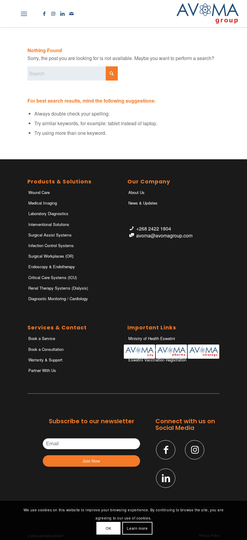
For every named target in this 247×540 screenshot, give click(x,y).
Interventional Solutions (48, 224)
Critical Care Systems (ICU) (52, 277)
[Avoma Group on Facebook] (165, 449)
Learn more (137, 528)
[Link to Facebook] (44, 13)
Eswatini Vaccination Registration (157, 360)
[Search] (11, 13)
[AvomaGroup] (207, 13)
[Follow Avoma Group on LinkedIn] (165, 478)
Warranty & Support (45, 360)
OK (108, 528)
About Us (136, 192)
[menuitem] (11, 13)
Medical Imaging (42, 203)
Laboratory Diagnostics (48, 213)
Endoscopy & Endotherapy (51, 266)
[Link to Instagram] (53, 13)
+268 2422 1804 (153, 228)
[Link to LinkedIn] (62, 13)
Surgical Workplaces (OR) (50, 256)
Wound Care (39, 192)
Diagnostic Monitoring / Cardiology (58, 298)
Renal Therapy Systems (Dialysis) (58, 288)
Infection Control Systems (51, 245)
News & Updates (143, 203)
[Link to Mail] (71, 13)
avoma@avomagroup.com (164, 235)
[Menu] (24, 13)
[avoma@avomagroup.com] (131, 235)
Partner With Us (42, 370)
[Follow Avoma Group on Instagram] (194, 449)
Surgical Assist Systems (50, 235)
